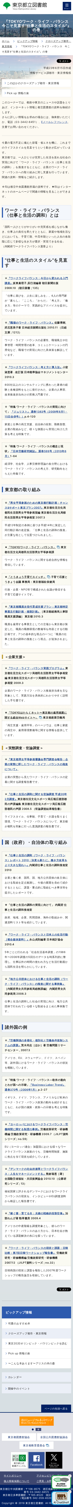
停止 (38, 1429)
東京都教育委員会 (34, 1445)
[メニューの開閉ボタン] (67, 6)
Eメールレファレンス (54, 121)
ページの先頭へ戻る (56, 1408)
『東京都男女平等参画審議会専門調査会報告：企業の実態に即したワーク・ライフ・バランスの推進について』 (36, 764)
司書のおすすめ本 (19, 1323)
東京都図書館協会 (19, 1437)
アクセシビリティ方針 (49, 1475)
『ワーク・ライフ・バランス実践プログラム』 (37, 668)
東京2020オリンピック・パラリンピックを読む (37, 1343)
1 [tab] (33, 1429)
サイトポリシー (13, 1475)
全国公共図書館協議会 (54, 1437)
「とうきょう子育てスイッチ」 (27, 576)
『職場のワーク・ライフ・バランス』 (31, 322)
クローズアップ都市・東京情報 (27, 1333)
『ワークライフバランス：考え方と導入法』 (35, 367)
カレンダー (15, 1377)
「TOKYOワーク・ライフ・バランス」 (32, 547)
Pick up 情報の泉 (18, 93)
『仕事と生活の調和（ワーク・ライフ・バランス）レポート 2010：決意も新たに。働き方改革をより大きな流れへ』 (36, 860)
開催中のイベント (19, 1388)
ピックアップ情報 (19, 1312)
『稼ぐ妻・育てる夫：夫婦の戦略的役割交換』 (37, 1213)
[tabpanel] (36, 1421)
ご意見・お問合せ (46, 1481)
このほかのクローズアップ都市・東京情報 (33, 83)
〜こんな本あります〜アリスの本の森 (31, 1363)
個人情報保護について (16, 1481)
